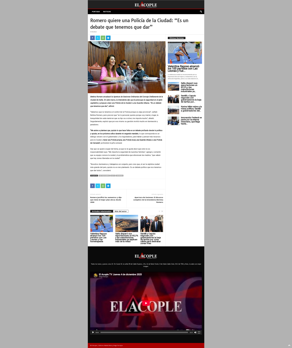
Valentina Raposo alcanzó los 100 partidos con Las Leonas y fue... (183, 68)
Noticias (107, 11)
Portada (96, 11)
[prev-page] (159, 211)
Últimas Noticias (176, 38)
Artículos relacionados (101, 211)
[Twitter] (97, 38)
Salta (113, 175)
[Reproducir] (93, 332)
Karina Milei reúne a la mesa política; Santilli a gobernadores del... (191, 108)
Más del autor (121, 211)
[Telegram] (108, 38)
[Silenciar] (195, 332)
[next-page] (162, 211)
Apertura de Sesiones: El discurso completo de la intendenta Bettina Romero (148, 199)
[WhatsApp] (103, 38)
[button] (200, 11)
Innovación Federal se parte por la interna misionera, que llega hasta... (191, 120)
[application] (146, 303)
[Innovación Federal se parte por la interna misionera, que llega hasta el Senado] (173, 121)
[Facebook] (92, 38)
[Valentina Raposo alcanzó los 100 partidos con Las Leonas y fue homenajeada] (101, 223)
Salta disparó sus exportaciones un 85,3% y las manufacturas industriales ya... (189, 87)
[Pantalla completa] (199, 332)
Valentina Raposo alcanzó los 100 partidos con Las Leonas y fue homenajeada (98, 237)
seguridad (119, 175)
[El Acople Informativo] (146, 4)
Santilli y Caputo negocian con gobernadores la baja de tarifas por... (191, 98)
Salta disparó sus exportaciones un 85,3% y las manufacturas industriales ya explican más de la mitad (126, 237)
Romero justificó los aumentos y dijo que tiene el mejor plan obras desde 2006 (106, 199)
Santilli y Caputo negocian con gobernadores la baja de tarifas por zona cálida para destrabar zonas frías (150, 238)
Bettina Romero (104, 175)
